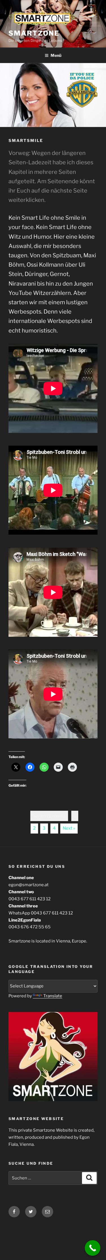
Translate (52, 995)
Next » (69, 828)
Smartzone (33, 33)
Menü (56, 55)
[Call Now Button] (92, 1248)
